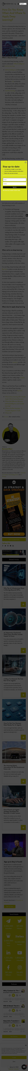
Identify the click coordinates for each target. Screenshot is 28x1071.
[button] (25, 162)
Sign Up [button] (14, 187)
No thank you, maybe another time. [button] (11, 190)
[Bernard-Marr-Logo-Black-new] (7, 3)
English (22, 3)
